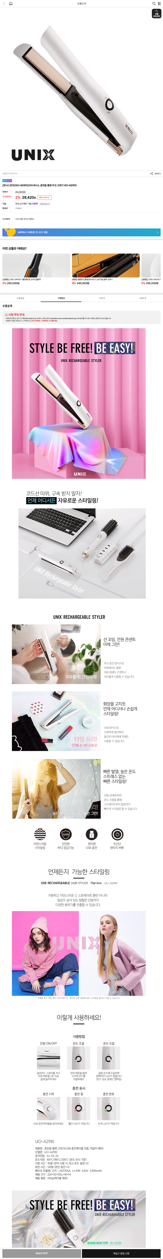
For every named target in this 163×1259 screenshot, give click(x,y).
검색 (154, 3)
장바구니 (159, 3)
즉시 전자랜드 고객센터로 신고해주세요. (45, 321)
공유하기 (158, 174)
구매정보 (61, 298)
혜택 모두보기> (44, 197)
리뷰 (102, 298)
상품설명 (20, 298)
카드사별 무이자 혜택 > (25, 219)
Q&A (142, 298)
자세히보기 (44, 203)
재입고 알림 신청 (121, 1253)
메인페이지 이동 (10, 3)
